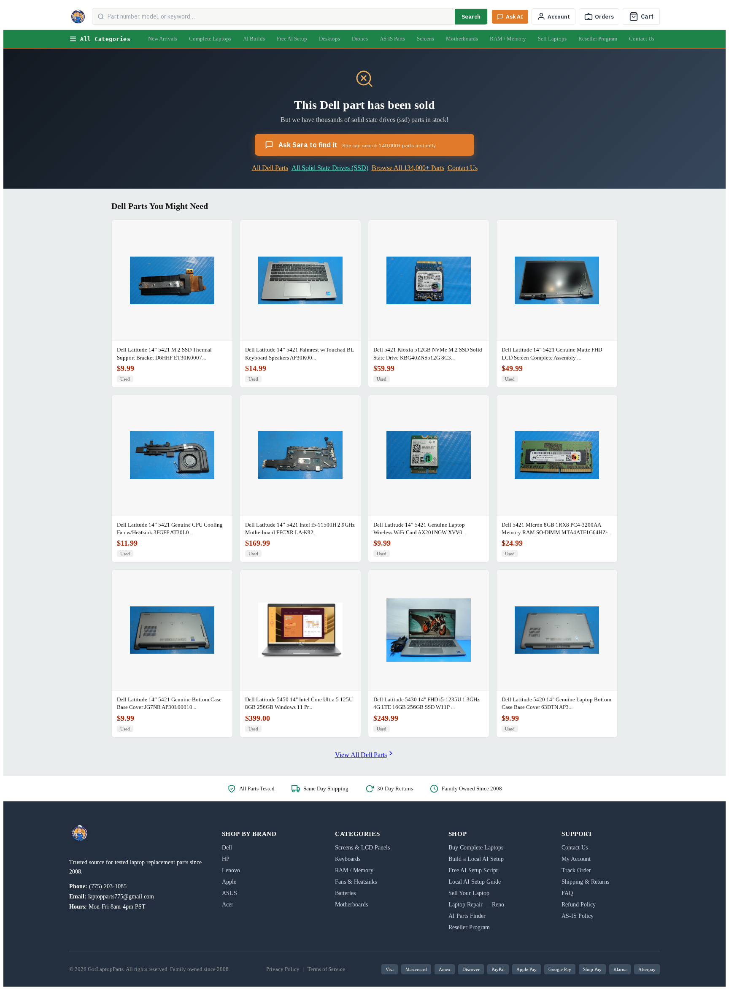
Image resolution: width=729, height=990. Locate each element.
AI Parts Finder (467, 916)
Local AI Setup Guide (474, 882)
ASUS (229, 893)
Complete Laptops (210, 38)
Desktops (329, 38)
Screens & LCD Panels (362, 847)
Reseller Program (597, 38)
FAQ (567, 893)
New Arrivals (162, 38)
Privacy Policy (283, 969)
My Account (576, 859)
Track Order (576, 870)
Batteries (345, 893)
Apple (229, 882)
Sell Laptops (552, 38)
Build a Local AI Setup (476, 859)
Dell (227, 847)
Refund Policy (579, 904)
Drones (360, 38)
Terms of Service (326, 969)
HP (226, 859)
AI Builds (254, 38)
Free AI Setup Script (473, 870)
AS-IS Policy (578, 916)
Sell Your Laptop (468, 893)
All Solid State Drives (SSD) (330, 167)
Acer (227, 904)
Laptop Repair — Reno (476, 904)
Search (471, 16)
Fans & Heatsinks (356, 882)
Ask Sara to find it (357, 145)
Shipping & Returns (585, 882)
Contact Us (641, 38)
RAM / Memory (508, 38)
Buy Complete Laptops (475, 847)
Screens (425, 38)
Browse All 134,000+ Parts (408, 167)
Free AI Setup (292, 38)
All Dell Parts (270, 167)
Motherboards (462, 38)
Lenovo (231, 870)
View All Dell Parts (361, 754)
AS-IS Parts (392, 38)
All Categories (105, 39)
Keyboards (347, 859)
